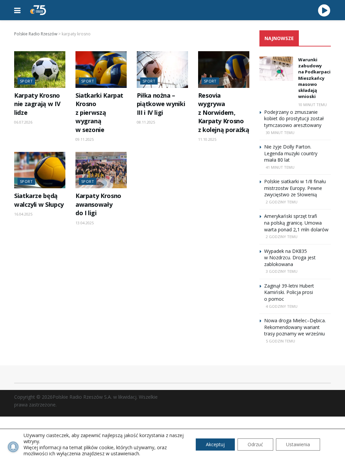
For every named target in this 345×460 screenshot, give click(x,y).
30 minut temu (280, 132)
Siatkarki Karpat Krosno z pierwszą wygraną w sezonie (99, 112)
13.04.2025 (84, 222)
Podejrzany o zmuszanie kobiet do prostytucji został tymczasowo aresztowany (294, 118)
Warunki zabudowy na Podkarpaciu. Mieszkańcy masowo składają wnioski (316, 78)
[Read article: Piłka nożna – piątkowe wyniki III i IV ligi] (162, 69)
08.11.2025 (146, 122)
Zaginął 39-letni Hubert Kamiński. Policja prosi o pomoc (289, 292)
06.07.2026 (23, 122)
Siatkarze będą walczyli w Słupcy (39, 200)
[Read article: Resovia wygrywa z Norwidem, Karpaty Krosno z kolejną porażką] (223, 69)
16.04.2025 (23, 214)
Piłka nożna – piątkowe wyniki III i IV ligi (161, 104)
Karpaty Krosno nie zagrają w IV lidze (37, 104)
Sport (26, 81)
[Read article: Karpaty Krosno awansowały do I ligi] (101, 170)
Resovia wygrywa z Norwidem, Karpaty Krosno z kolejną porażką (223, 112)
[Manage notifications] (13, 446)
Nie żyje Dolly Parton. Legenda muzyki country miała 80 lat (290, 153)
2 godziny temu (281, 201)
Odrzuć (255, 444)
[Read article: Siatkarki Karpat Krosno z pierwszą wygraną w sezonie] (101, 69)
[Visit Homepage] (38, 10)
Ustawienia (298, 444)
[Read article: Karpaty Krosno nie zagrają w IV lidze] (39, 69)
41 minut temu (280, 167)
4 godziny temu (281, 306)
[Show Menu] (17, 10)
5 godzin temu (280, 340)
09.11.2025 (84, 139)
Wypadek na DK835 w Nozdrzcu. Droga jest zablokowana (290, 257)
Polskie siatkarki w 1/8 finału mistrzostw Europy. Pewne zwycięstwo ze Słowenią (295, 188)
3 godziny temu (281, 271)
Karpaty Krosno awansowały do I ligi (98, 204)
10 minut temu (312, 104)
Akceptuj (215, 444)
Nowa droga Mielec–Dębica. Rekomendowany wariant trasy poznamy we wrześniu (295, 327)
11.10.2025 (207, 139)
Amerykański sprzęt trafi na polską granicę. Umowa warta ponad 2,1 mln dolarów (296, 222)
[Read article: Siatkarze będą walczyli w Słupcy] (39, 170)
